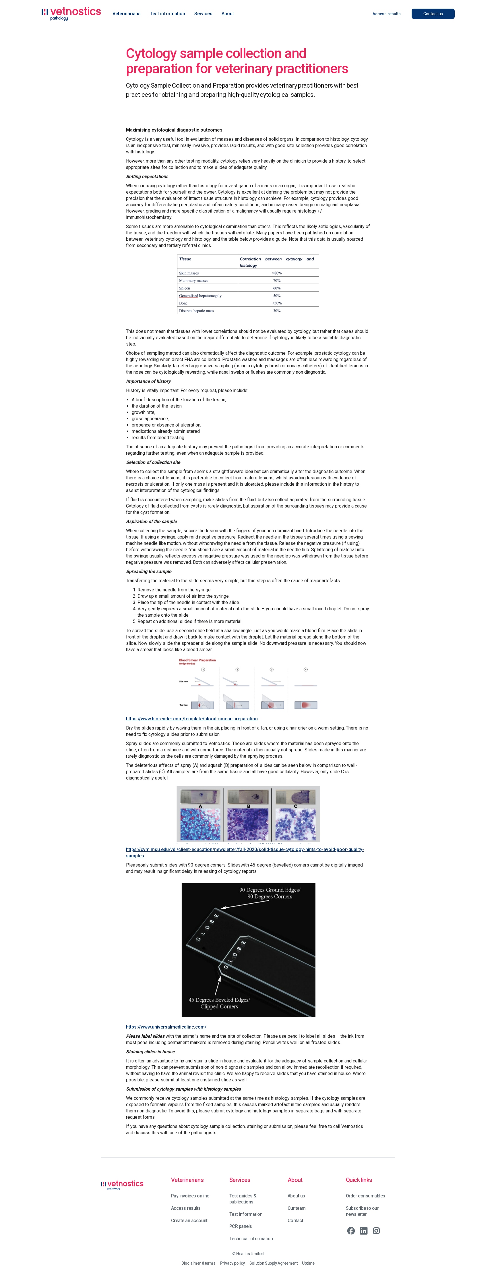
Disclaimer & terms (198, 1263)
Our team (297, 1208)
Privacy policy (232, 1263)
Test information (245, 1214)
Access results (186, 1208)
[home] (71, 14)
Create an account (189, 1220)
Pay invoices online (190, 1196)
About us (296, 1196)
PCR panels (240, 1226)
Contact (295, 1220)
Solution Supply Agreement (273, 1263)
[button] (126, 13)
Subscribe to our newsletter (362, 1211)
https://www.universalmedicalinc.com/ (166, 1027)
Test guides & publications (243, 1199)
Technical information (251, 1238)
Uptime (308, 1263)
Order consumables (365, 1196)
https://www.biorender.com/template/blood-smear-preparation (192, 719)
